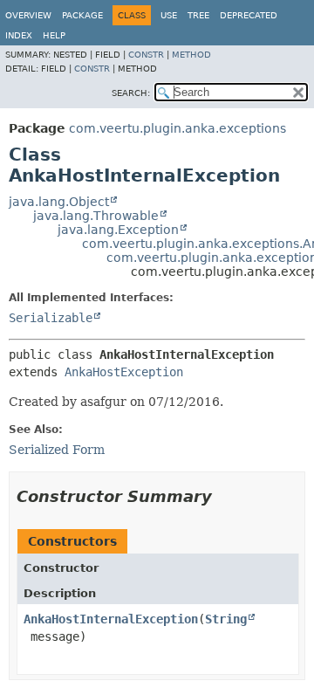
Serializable (50, 318)
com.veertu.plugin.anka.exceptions (177, 128)
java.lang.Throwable (96, 216)
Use (168, 15)
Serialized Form (57, 450)
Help (54, 35)
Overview (28, 15)
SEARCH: (131, 93)
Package (82, 15)
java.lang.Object (59, 202)
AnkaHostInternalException (111, 619)
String (226, 619)
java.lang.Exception (118, 230)
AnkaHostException (124, 372)
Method (191, 54)
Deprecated (248, 15)
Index (18, 35)
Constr (146, 54)
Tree (198, 15)
